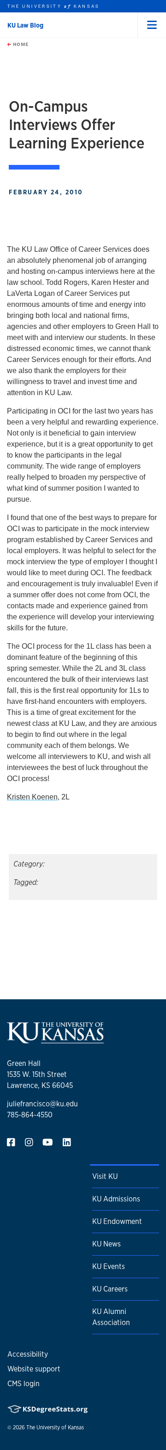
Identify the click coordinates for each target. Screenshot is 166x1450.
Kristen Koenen (32, 797)
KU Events (108, 1266)
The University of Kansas (55, 1427)
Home (20, 44)
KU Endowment (117, 1221)
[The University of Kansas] (55, 1039)
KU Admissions (116, 1199)
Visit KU (105, 1176)
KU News (106, 1244)
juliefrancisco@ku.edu (42, 1104)
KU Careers (110, 1289)
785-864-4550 (30, 1115)
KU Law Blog (25, 25)
